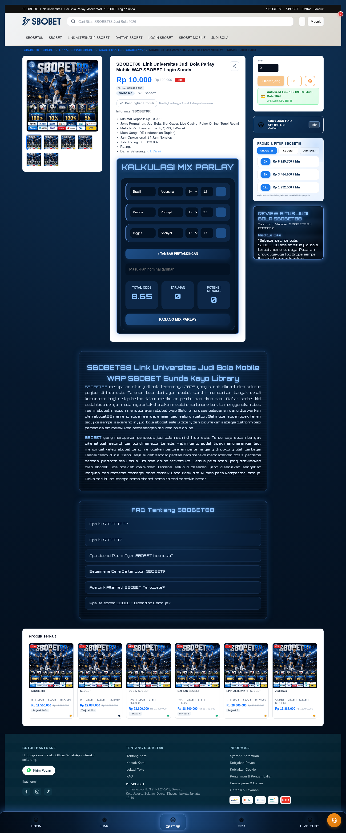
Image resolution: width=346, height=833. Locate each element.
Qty (260, 61)
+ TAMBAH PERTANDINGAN (177, 253)
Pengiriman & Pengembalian (251, 776)
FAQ (129, 776)
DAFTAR (173, 826)
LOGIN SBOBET (161, 38)
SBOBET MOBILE (192, 38)
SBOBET (292, 9)
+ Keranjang (271, 81)
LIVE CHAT (309, 826)
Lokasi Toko (135, 769)
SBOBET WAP (135, 49)
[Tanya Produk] (310, 81)
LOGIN (36, 826)
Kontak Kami (135, 763)
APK (241, 826)
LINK (105, 826)
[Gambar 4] (85, 142)
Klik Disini (154, 151)
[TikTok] (48, 792)
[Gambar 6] (51, 159)
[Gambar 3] (68, 142)
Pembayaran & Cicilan (246, 783)
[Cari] (73, 21)
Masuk (319, 9)
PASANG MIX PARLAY (178, 319)
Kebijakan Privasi (242, 763)
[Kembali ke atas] (335, 809)
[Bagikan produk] (234, 66)
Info (314, 124)
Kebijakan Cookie (243, 769)
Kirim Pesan (42, 770)
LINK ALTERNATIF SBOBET (89, 38)
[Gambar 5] (33, 159)
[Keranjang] (302, 21)
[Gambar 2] (51, 142)
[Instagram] (37, 792)
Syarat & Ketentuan (244, 756)
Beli (294, 81)
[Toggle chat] (334, 820)
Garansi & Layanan (244, 790)
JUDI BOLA (219, 38)
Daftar (306, 9)
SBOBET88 (274, 9)
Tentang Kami (136, 756)
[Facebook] (26, 792)
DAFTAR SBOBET (129, 38)
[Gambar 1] (33, 142)
